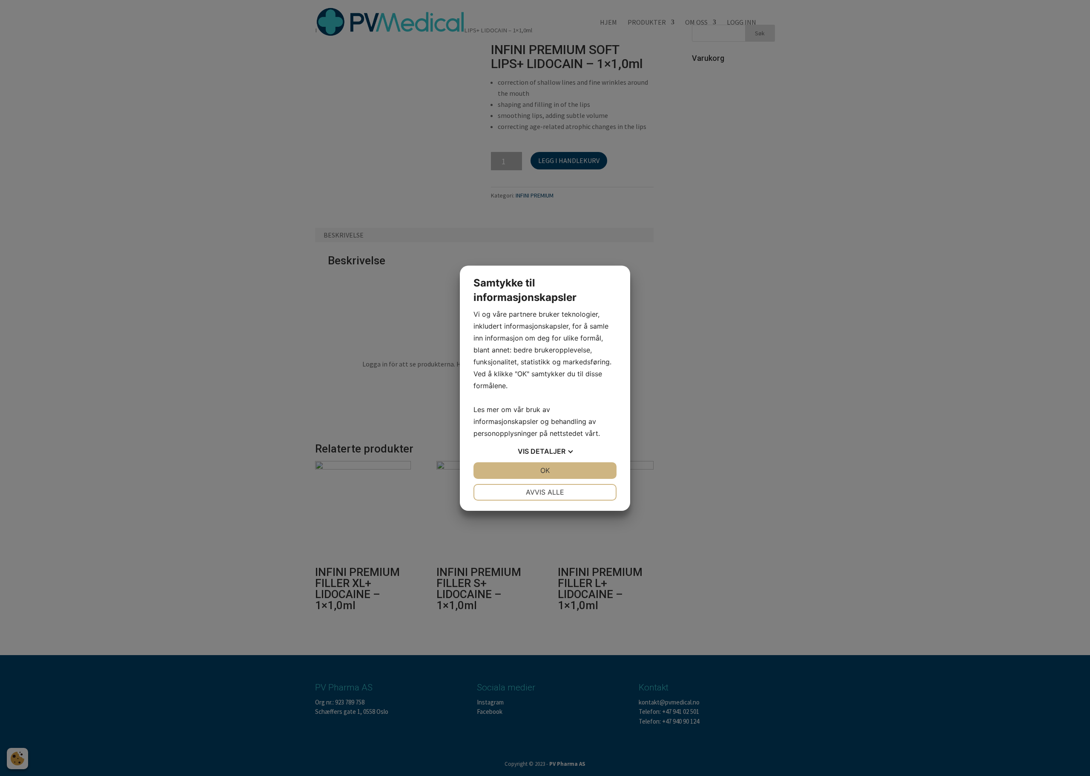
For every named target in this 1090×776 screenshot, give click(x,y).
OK (545, 470)
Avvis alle (545, 492)
